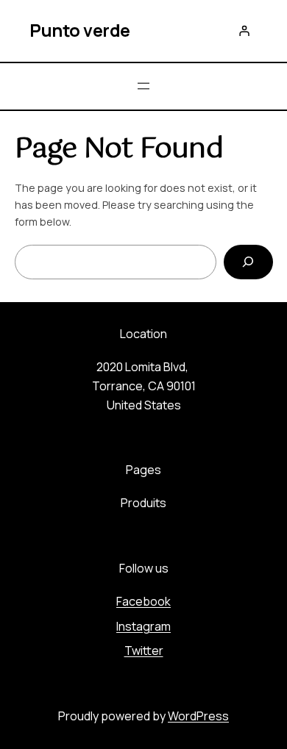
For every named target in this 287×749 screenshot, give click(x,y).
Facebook (143, 601)
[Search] (248, 262)
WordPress (198, 716)
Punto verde (79, 30)
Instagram (143, 626)
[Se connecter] (244, 31)
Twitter (143, 650)
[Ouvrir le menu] (143, 86)
